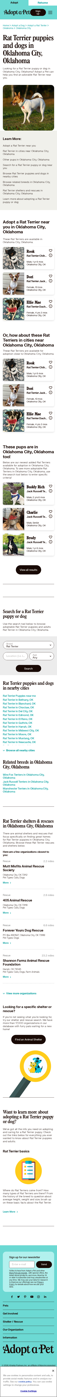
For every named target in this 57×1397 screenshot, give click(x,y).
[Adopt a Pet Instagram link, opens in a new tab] (39, 1296)
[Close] (53, 1370)
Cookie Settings (28, 1391)
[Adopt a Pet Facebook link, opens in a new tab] (12, 1296)
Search (28, 668)
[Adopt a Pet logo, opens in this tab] (28, 1353)
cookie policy (25, 1381)
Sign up (37, 12)
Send (44, 1264)
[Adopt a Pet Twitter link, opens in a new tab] (19, 1296)
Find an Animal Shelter (28, 1039)
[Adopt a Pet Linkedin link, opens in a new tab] (45, 1296)
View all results (28, 569)
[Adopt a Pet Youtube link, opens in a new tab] (32, 1296)
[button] (51, 251)
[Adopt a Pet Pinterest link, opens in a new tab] (26, 1296)
